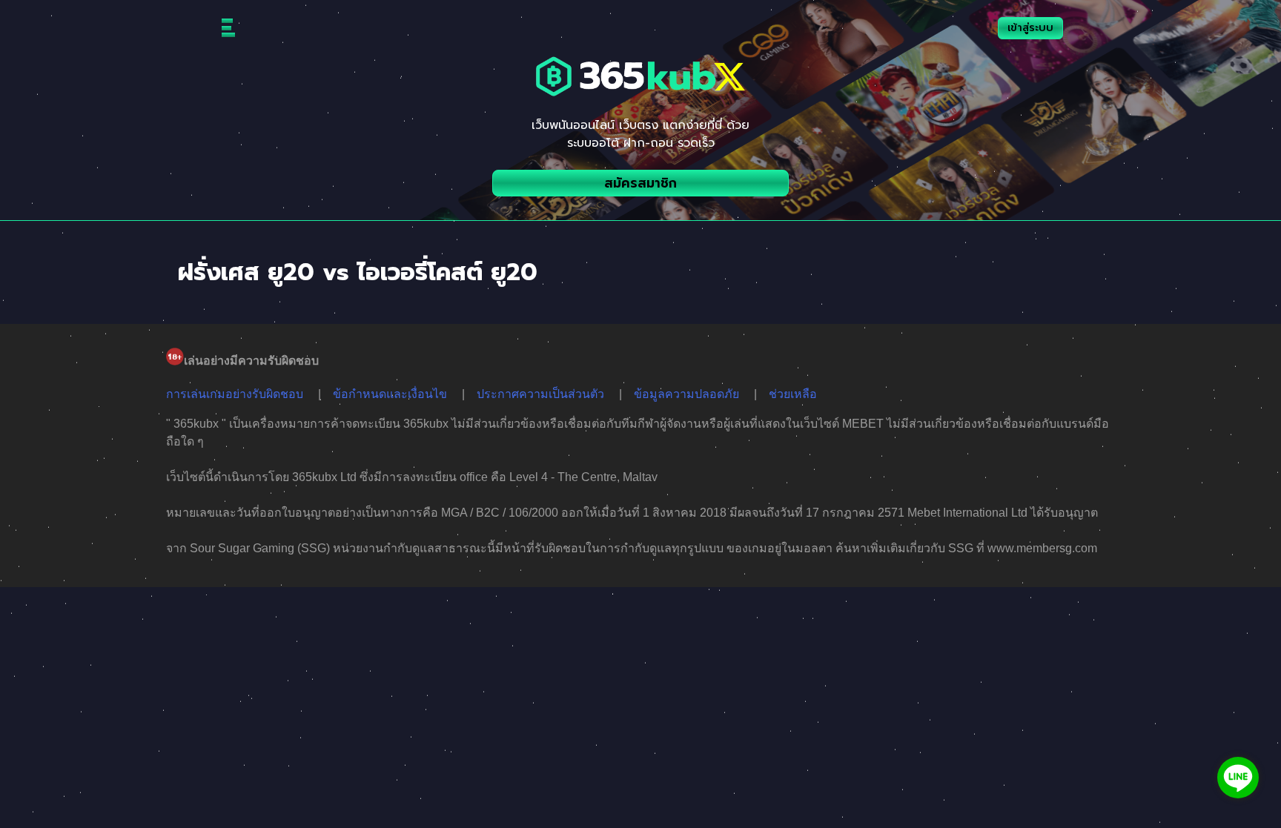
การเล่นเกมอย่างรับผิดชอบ (234, 394)
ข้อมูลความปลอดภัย (686, 394)
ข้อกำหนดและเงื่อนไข (390, 394)
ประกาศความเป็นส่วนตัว (540, 394)
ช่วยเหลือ (793, 394)
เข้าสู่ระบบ (1030, 28)
